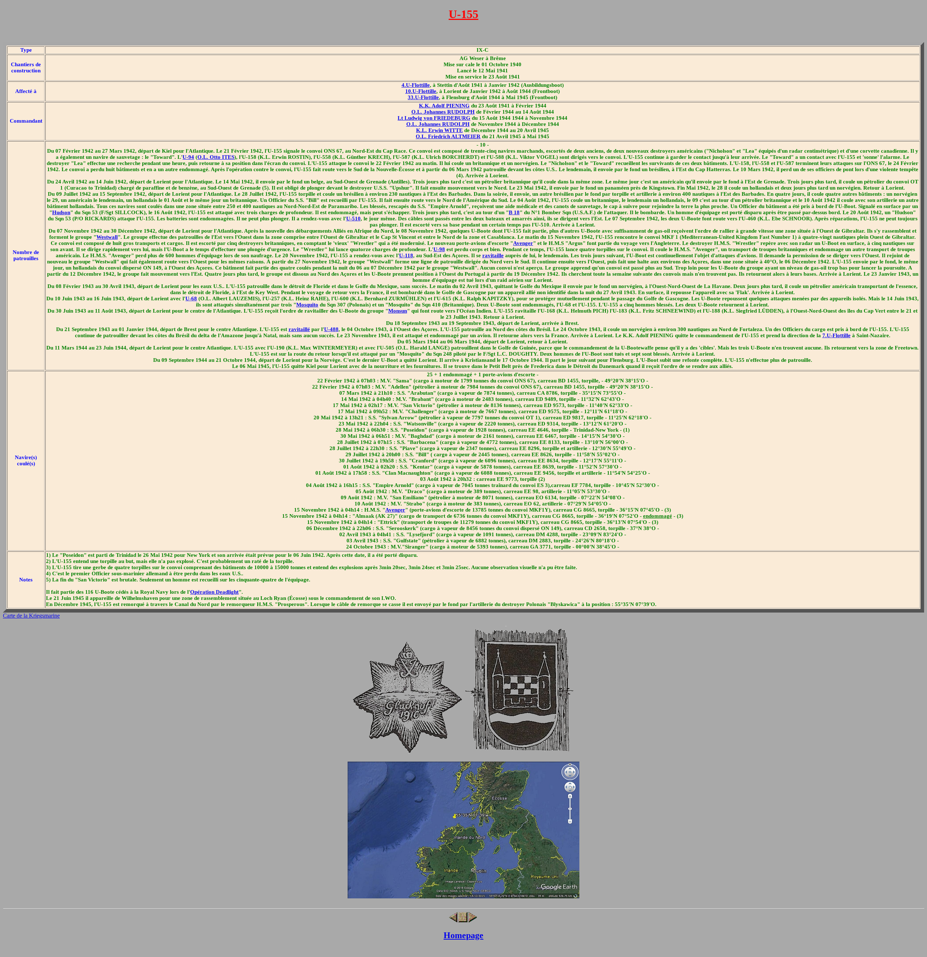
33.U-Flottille (423, 97)
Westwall (107, 237)
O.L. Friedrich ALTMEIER (448, 136)
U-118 (406, 255)
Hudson (61, 212)
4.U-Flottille (416, 85)
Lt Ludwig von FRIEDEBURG (434, 118)
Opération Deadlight (214, 592)
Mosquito (307, 305)
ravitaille (493, 255)
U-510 (353, 218)
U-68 (191, 298)
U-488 (331, 329)
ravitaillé (299, 329)
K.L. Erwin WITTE (439, 130)
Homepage (463, 935)
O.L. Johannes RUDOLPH (443, 112)
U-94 (188, 157)
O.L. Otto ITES (215, 157)
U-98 (439, 249)
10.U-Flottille (420, 91)
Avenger (523, 243)
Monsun (397, 311)
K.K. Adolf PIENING (444, 106)
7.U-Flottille (836, 335)
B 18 (514, 212)
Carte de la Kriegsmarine (31, 616)
